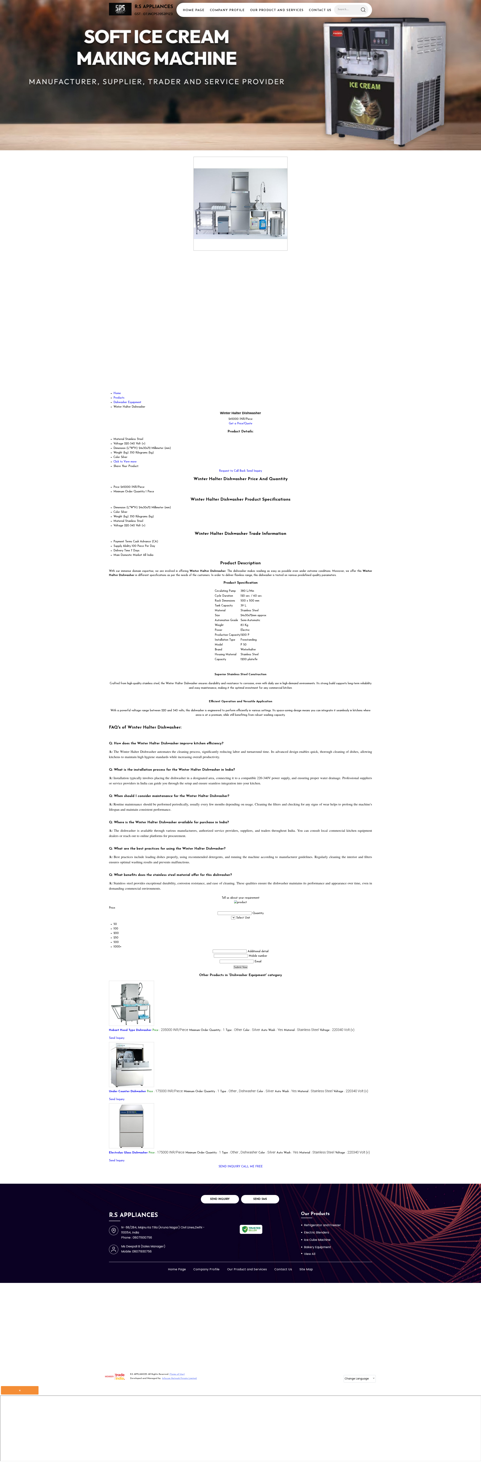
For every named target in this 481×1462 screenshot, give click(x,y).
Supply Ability (122, 546)
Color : (251, 1030)
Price (116, 487)
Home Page (193, 10)
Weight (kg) (121, 516)
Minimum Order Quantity (129, 491)
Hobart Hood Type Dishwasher (130, 1030)
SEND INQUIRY (229, 1166)
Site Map (306, 1269)
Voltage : (337, 1030)
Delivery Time (121, 550)
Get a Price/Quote (240, 423)
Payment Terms (122, 541)
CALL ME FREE (252, 1166)
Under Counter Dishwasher (127, 1091)
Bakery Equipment (317, 1247)
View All (309, 1254)
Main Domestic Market (127, 555)
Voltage (118, 525)
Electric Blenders (316, 1232)
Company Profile (227, 10)
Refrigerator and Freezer (322, 1225)
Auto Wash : (272, 1030)
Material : (301, 1030)
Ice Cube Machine (317, 1240)
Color (116, 512)
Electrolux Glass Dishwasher (128, 1152)
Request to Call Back (232, 471)
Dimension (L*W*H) (125, 507)
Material (118, 521)
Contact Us (320, 10)
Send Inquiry (254, 471)
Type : (234, 1030)
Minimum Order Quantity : (207, 1030)
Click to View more (125, 461)
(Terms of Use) (177, 1374)
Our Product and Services (277, 10)
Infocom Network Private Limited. (179, 1378)
